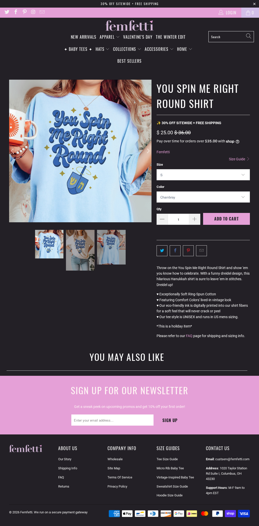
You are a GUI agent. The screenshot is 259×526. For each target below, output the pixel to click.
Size (160, 164)
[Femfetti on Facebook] (15, 12)
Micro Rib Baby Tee (170, 468)
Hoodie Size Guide (170, 495)
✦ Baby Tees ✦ (78, 49)
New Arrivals (83, 37)
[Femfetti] (129, 25)
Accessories (157, 49)
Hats (101, 49)
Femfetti (163, 152)
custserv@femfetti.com (232, 459)
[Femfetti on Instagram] (33, 12)
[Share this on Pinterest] (188, 250)
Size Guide (237, 159)
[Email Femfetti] (42, 12)
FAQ (189, 336)
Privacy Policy (117, 486)
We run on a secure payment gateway (61, 512)
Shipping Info (67, 468)
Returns (63, 486)
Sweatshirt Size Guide (172, 486)
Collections (125, 49)
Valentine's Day (138, 37)
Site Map (113, 468)
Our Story (64, 459)
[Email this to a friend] (201, 250)
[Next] (148, 151)
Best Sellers (129, 61)
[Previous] (13, 151)
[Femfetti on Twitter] (6, 12)
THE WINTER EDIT (171, 37)
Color (160, 187)
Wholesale (115, 459)
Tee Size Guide (167, 459)
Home (182, 49)
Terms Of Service (119, 477)
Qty (159, 209)
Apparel (108, 37)
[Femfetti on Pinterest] (24, 12)
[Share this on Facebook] (175, 250)
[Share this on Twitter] (162, 250)
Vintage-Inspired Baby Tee (175, 477)
